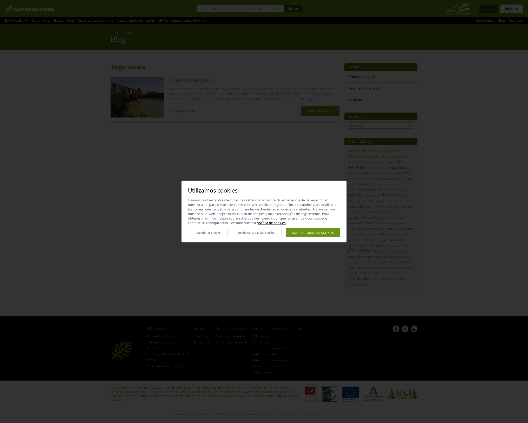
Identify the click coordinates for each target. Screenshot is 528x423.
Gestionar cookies (209, 233)
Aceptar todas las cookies (313, 233)
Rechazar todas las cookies (256, 233)
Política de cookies (271, 223)
